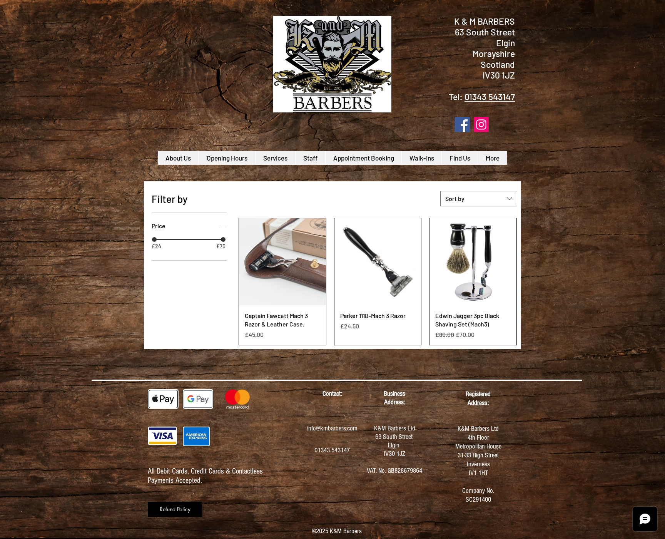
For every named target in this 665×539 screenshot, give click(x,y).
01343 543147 (489, 96)
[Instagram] (481, 124)
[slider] (154, 239)
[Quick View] (282, 261)
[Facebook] (462, 124)
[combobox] (478, 198)
